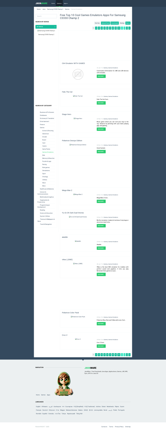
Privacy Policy (119, 426)
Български (69, 406)
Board (44, 140)
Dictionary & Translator (47, 118)
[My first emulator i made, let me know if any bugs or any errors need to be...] (78, 217)
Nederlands (110, 406)
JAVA (41, 3)
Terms (111, 426)
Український (71, 413)
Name (128, 23)
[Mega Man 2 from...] (77, 194)
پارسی (110, 410)
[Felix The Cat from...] (78, 96)
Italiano (80, 410)
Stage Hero (66, 114)
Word (44, 183)
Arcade (44, 137)
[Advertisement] (46, 71)
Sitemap (128, 426)
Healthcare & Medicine (47, 189)
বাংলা (63, 406)
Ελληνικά (52, 410)
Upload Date (105, 23)
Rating (122, 23)
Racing (44, 164)
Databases (43, 115)
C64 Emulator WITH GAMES (73, 63)
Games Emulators (48, 152)
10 (119, 28)
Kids (43, 155)
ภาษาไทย (57, 413)
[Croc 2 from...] (78, 339)
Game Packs (46, 149)
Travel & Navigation (46, 224)
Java (43, 9)
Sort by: (97, 23)
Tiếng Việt (79, 413)
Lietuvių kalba (98, 410)
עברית (57, 410)
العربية (50, 406)
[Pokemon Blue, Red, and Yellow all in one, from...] (78, 316)
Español (44, 413)
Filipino (117, 406)
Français (38, 410)
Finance (42, 124)
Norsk (105, 410)
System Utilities (45, 216)
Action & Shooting (47, 130)
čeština (98, 406)
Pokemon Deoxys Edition (72, 140)
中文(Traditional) (89, 406)
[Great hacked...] (78, 144)
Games (59, 3)
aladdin (65, 237)
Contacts (104, 426)
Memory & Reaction (48, 158)
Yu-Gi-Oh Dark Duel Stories (73, 213)
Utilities (44, 180)
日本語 (86, 410)
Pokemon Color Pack (70, 313)
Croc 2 (64, 335)
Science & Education (46, 213)
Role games (46, 167)
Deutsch (45, 410)
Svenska (51, 413)
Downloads (114, 23)
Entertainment (44, 121)
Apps (65, 3)
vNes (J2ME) (67, 259)
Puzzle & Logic (46, 161)
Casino (44, 146)
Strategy (45, 176)
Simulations (46, 170)
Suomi (122, 406)
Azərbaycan (57, 406)
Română (38, 413)
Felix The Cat (67, 92)
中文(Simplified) (78, 406)
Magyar (62, 410)
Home (53, 3)
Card (43, 143)
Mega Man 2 (67, 190)
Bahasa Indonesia (71, 410)
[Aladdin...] (78, 241)
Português (121, 410)
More (44, 186)
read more (101, 76)
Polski (115, 410)
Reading (42, 210)
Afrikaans (45, 406)
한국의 (91, 410)
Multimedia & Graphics (47, 197)
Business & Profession (47, 112)
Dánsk (104, 406)
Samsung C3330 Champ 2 (55, 9)
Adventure (45, 133)
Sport (44, 173)
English (38, 406)
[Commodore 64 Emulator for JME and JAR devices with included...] (78, 74)
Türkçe (64, 413)
